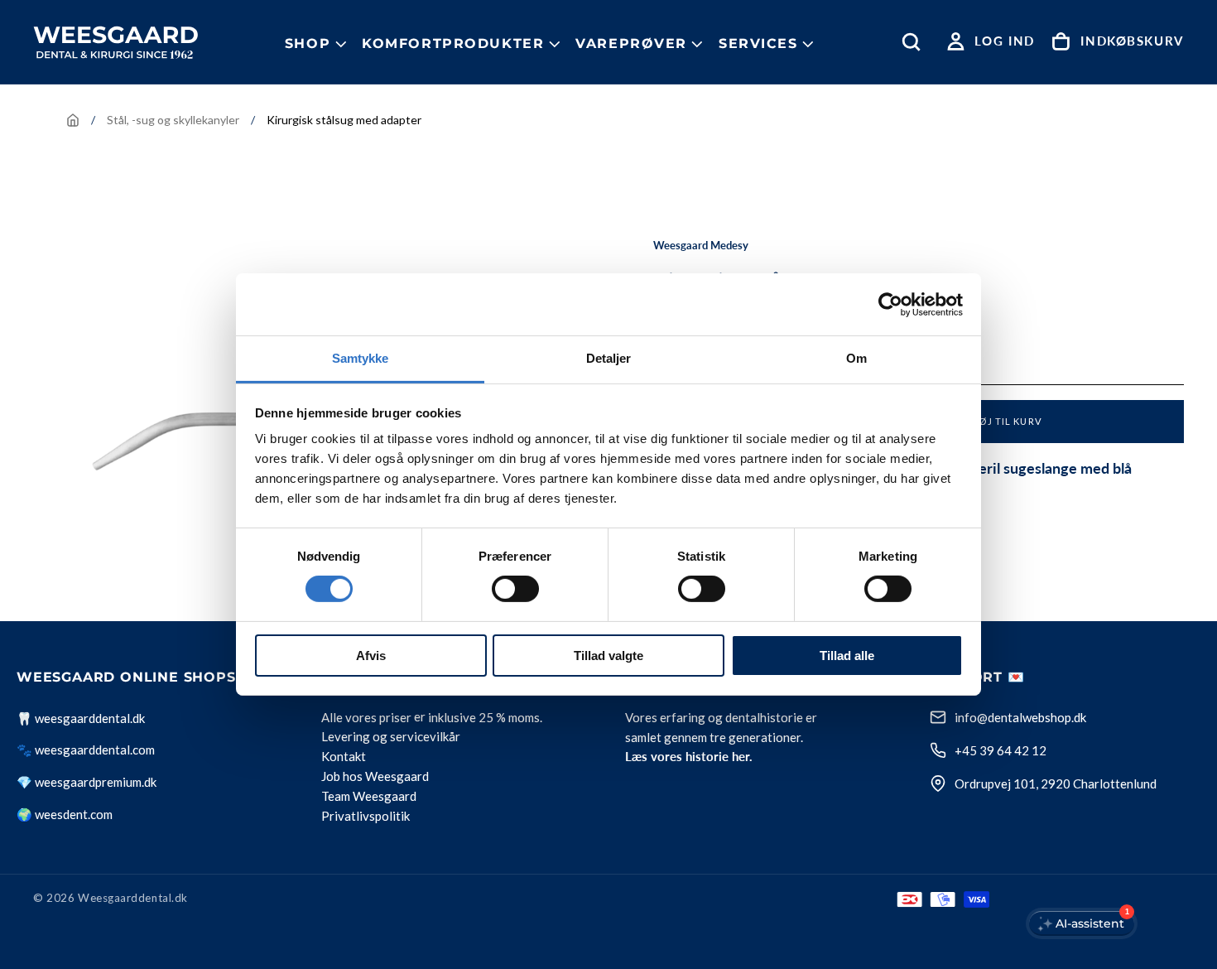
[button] (915, 42)
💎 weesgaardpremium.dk (86, 781)
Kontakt (343, 757)
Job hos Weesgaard (375, 776)
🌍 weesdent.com (65, 814)
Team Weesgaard (368, 796)
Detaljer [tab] (609, 358)
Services (758, 43)
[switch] (515, 589)
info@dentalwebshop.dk (1020, 717)
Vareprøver (631, 43)
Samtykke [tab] (360, 358)
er (420, 717)
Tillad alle (847, 655)
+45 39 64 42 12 (1000, 750)
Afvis (371, 655)
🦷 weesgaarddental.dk (81, 718)
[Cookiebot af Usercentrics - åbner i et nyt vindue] (890, 304)
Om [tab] (856, 358)
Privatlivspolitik (365, 816)
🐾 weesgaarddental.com (86, 749)
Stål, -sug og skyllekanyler (173, 120)
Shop (307, 43)
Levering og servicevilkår (390, 737)
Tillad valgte (608, 655)
